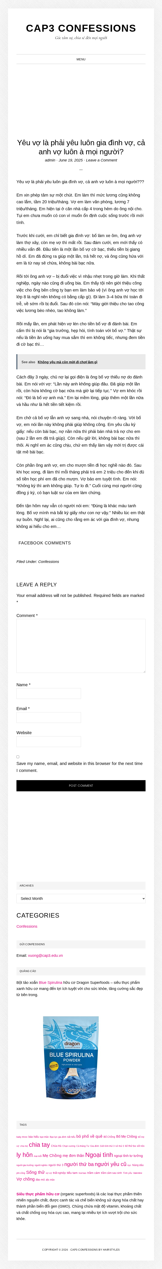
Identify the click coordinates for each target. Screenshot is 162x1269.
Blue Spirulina (50, 982)
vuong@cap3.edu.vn (45, 955)
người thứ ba (79, 1164)
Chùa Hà (56, 1145)
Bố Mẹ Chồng (126, 1136)
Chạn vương (68, 1146)
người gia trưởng (25, 1165)
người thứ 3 (56, 1165)
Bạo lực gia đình (58, 1137)
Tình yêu (127, 1173)
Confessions (48, 562)
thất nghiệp (59, 1172)
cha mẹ (24, 1146)
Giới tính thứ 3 (107, 1146)
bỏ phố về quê (89, 1136)
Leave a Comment (101, 160)
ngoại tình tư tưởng (128, 1156)
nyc (129, 1165)
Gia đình (94, 1146)
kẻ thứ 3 (120, 1146)
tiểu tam (72, 1172)
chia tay (39, 1144)
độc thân (50, 1179)
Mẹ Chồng (52, 1155)
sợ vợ (49, 1173)
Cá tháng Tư (82, 1146)
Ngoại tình (99, 1154)
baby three (21, 1137)
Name (23, 684)
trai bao (82, 1173)
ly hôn (24, 1154)
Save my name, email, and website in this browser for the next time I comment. (79, 767)
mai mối (38, 1156)
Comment (27, 615)
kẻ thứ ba (130, 1145)
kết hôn (140, 1146)
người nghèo (41, 1165)
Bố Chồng (109, 1136)
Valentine (137, 1173)
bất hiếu (71, 1137)
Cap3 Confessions (81, 28)
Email (23, 708)
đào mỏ (40, 1179)
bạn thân (44, 1137)
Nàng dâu (138, 1165)
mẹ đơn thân (73, 1156)
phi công (20, 1173)
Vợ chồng (25, 1179)
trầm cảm (93, 1172)
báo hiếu (33, 1136)
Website (24, 732)
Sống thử (35, 1172)
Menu (81, 59)
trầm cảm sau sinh (111, 1172)
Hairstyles (111, 1249)
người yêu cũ (110, 1164)
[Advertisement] (81, 95)
